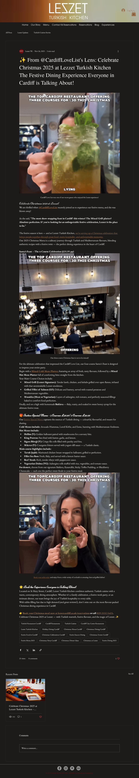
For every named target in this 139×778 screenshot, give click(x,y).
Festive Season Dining (77, 635)
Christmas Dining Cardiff (96, 629)
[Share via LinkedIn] (34, 650)
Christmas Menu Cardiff (73, 629)
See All (130, 673)
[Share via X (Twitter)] (27, 650)
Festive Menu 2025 (28, 640)
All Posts (9, 32)
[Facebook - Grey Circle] (59, 768)
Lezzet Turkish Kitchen (29, 629)
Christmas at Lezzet (90, 640)
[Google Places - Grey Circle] (72, 768)
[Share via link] (40, 650)
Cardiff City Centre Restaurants (92, 623)
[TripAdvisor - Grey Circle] (78, 768)
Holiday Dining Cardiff (50, 629)
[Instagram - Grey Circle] (66, 768)
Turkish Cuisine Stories (42, 32)
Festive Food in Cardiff (29, 635)
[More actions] (118, 51)
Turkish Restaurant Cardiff (31, 623)
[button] (133, 13)
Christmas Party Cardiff (48, 640)
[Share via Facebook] (20, 650)
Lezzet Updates (23, 32)
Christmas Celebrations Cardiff (53, 635)
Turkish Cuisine (70, 623)
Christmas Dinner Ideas (70, 640)
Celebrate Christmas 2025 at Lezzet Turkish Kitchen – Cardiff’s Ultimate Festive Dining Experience (23, 707)
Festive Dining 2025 (109, 640)
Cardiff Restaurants (53, 623)
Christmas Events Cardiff (99, 635)
